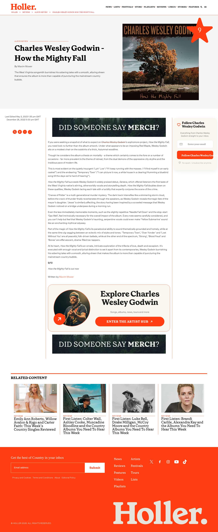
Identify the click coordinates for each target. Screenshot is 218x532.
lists (117, 7)
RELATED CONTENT (29, 377)
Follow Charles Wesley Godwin (197, 155)
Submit (94, 468)
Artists (135, 459)
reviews (161, 7)
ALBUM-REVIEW (41, 12)
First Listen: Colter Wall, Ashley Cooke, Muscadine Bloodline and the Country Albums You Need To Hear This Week (84, 426)
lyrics (172, 7)
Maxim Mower (25, 66)
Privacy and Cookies (21, 477)
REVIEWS (26, 12)
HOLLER (14, 12)
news (109, 7)
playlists (149, 7)
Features (120, 473)
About (57, 477)
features (194, 7)
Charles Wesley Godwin (113, 142)
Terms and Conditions (43, 477)
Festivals (137, 466)
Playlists (120, 486)
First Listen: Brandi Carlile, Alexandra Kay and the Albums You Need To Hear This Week (182, 424)
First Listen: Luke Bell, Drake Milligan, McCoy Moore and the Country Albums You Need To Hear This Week (133, 426)
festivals (127, 7)
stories (182, 7)
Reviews (119, 466)
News (118, 459)
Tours (135, 473)
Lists (134, 479)
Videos (119, 479)
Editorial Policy (68, 477)
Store (138, 7)
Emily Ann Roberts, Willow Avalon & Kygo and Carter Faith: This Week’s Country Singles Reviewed (35, 424)
